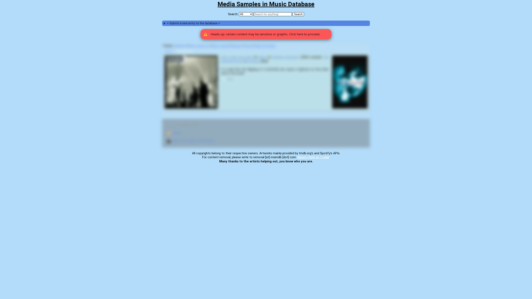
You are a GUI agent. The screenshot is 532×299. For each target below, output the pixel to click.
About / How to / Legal (313, 157)
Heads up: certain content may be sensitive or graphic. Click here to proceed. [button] (262, 34)
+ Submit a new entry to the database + (193, 23)
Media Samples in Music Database (266, 4)
